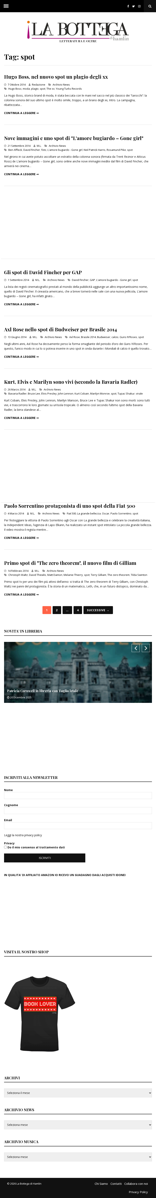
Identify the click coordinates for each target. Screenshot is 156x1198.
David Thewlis (37, 575)
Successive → (98, 610)
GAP (92, 280)
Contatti (116, 1184)
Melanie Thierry (73, 575)
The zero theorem (118, 575)
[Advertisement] (78, 222)
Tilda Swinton (139, 575)
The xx (51, 88)
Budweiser (103, 337)
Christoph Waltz (18, 575)
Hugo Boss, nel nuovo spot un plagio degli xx (56, 76)
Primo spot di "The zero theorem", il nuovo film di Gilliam (70, 563)
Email (8, 820)
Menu (6, 6)
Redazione (38, 84)
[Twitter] (133, 6)
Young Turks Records (69, 88)
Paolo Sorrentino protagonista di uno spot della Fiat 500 (69, 505)
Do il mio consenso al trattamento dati (36, 847)
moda (26, 88)
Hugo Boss (15, 88)
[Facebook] (128, 6)
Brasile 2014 (88, 337)
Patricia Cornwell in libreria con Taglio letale (42, 691)
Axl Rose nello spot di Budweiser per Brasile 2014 (60, 329)
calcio (115, 337)
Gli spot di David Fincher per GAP (43, 272)
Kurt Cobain (82, 393)
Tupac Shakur (126, 393)
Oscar (105, 513)
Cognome (11, 805)
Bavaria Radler (17, 393)
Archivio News (61, 84)
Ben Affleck (15, 150)
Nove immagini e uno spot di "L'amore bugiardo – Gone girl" (73, 138)
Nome (9, 790)
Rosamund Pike (116, 150)
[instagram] (140, 6)
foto (43, 150)
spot (42, 88)
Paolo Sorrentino (120, 513)
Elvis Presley (49, 393)
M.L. (39, 146)
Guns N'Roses (128, 337)
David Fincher (31, 150)
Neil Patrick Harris (94, 150)
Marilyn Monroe (100, 393)
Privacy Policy (138, 1192)
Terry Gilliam (98, 575)
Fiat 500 (71, 513)
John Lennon (65, 393)
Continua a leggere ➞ (21, 113)
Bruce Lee (34, 393)
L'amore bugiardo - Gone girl (65, 150)
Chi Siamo (101, 1184)
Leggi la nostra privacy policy (23, 835)
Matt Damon (54, 575)
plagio (35, 88)
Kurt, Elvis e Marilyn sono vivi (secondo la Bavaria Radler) (70, 381)
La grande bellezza (89, 513)
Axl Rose (74, 337)
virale (139, 393)
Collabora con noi (136, 1184)
